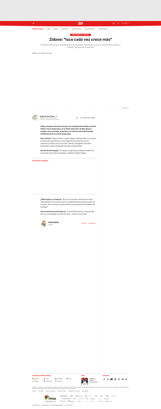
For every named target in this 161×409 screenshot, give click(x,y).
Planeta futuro (100, 399)
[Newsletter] (114, 23)
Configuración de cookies (74, 391)
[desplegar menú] (33, 23)
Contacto (34, 391)
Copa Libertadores (76, 29)
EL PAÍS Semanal (93, 399)
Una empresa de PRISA (50, 397)
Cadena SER (96, 396)
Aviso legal (41, 391)
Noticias (83, 223)
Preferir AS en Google (89, 118)
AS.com (101, 396)
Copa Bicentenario (102, 29)
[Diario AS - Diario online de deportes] (80, 23)
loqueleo (101, 401)
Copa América (64, 29)
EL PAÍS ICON (86, 401)
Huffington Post (66, 399)
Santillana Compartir (88, 396)
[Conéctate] (118, 23)
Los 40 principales (71, 396)
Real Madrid (53, 222)
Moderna (71, 401)
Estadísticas (92, 223)
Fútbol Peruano (37, 29)
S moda (93, 401)
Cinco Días (81, 399)
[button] (76, 117)
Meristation (109, 401)
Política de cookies (61, 391)
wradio (74, 399)
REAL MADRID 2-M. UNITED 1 (80, 35)
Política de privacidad (50, 391)
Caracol (113, 396)
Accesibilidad (85, 391)
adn (107, 396)
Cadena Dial (87, 399)
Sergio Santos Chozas (47, 116)
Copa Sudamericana (90, 29)
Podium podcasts (79, 401)
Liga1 (48, 29)
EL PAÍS (63, 396)
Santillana (79, 396)
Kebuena (107, 399)
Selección (55, 29)
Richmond (62, 401)
